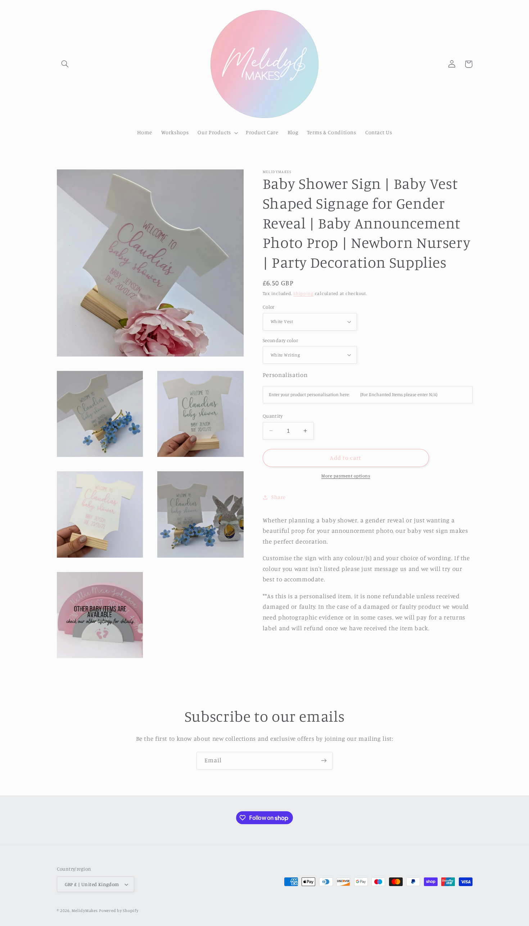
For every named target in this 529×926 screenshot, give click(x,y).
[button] (65, 64)
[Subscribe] (324, 761)
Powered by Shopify (118, 910)
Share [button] (278, 497)
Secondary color (280, 340)
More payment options (345, 475)
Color (269, 307)
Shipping (303, 293)
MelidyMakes (85, 910)
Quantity (272, 416)
